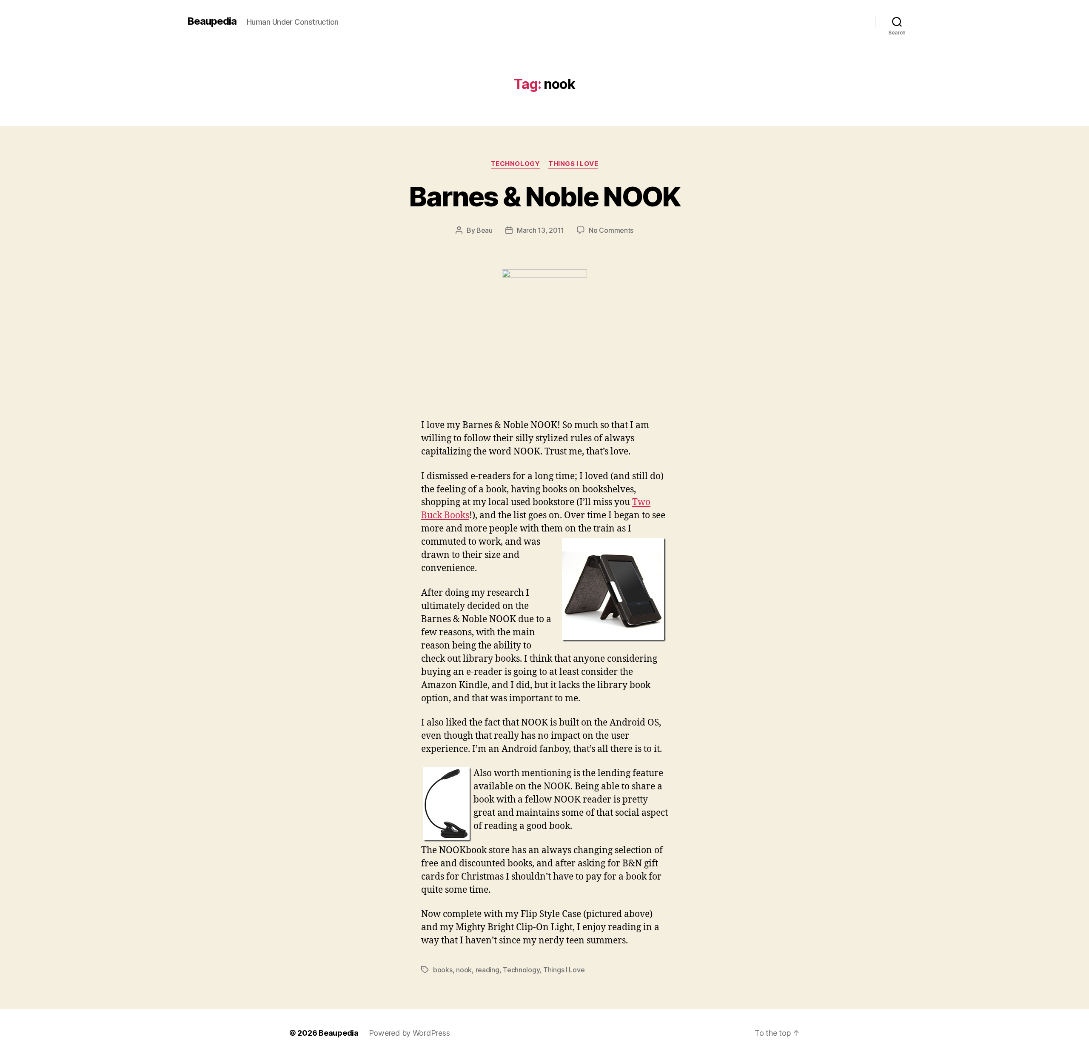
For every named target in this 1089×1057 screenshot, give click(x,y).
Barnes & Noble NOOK (544, 196)
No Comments (611, 230)
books (443, 970)
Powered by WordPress (409, 1032)
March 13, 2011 (540, 230)
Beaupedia (212, 21)
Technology (515, 164)
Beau (484, 230)
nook (464, 970)
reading (487, 970)
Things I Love (573, 164)
